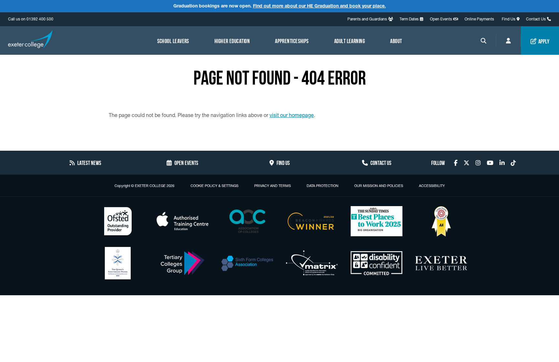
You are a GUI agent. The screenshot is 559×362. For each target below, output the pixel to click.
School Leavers (173, 40)
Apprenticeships (292, 40)
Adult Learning (349, 40)
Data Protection (322, 185)
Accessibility (432, 185)
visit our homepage (291, 115)
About (396, 40)
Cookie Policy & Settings (214, 185)
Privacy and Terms (272, 185)
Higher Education (232, 40)
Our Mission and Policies (378, 185)
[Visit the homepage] (30, 40)
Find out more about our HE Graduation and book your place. (319, 6)
